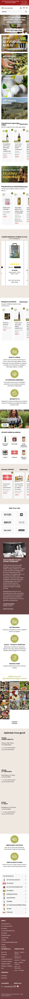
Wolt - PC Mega (19, 970)
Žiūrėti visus (24, 124)
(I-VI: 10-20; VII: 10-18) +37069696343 (24, 3)
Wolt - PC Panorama (18, 967)
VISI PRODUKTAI (5, 924)
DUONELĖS (4, 933)
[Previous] (23, 33)
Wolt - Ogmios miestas (19, 963)
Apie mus (4, 952)
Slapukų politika (5, 964)
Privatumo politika (6, 961)
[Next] (26, 33)
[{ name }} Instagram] (15, 986)
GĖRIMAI (3, 940)
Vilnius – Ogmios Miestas (19, 953)
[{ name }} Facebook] (18, 986)
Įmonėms (4, 978)
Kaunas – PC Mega (20, 960)
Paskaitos (4, 975)
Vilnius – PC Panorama (18, 957)
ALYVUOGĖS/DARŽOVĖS (8, 931)
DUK (2, 968)
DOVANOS (4, 928)
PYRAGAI (3, 947)
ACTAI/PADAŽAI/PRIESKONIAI (9, 942)
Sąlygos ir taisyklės (6, 966)
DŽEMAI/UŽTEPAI (6, 935)
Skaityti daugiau (8, 609)
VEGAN (3, 944)
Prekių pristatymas (6, 959)
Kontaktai (4, 954)
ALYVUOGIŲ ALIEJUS (6, 926)
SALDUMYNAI (4, 937)
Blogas (3, 957)
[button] (13, 287)
